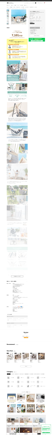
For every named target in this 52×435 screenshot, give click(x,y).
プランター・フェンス (16, 318)
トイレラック (23, 359)
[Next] (26, 17)
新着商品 (15, 5)
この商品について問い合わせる (36, 35)
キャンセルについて (33, 31)
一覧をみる (26, 366)
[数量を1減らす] (30, 25)
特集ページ (12, 5)
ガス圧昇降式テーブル (40, 359)
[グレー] (34, 17)
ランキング (18, 5)
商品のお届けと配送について (34, 30)
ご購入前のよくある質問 (33, 33)
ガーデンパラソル (22, 318)
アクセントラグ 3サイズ (9, 359)
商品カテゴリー (8, 5)
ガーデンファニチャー (10, 316)
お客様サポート (25, 5)
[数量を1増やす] (34, 25)
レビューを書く (26, 337)
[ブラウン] (40, 17)
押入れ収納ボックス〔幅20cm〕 (33, 359)
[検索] (35, 2)
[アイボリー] (31, 17)
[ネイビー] (37, 17)
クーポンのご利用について (33, 29)
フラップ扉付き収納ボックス (17, 359)
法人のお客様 (21, 5)
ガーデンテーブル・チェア (9, 318)
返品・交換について (33, 32)
